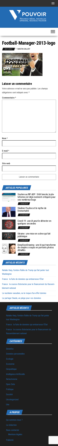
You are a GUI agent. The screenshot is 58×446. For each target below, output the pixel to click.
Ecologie (9, 359)
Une (7, 404)
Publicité (9, 440)
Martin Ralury (24, 49)
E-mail (5, 151)
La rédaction (11, 425)
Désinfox (9, 349)
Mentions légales (15, 434)
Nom (5, 138)
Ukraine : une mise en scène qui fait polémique (34, 235)
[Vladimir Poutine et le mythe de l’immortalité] (9, 211)
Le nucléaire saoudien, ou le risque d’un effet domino (24, 293)
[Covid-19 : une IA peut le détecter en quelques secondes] (9, 224)
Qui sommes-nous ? (14, 420)
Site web (6, 163)
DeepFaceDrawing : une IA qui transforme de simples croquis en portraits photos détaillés (37, 247)
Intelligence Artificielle (15, 374)
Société (9, 394)
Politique (9, 389)
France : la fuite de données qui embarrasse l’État (23, 279)
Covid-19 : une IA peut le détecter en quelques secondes (34, 222)
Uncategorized (12, 399)
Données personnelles (15, 354)
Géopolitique (11, 369)
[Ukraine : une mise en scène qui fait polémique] (9, 236)
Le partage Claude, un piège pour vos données (21, 298)
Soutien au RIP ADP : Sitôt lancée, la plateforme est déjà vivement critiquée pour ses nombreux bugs (37, 197)
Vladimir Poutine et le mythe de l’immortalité (32, 209)
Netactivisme (11, 379)
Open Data (10, 384)
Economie (10, 364)
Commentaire (9, 97)
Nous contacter (12, 430)
